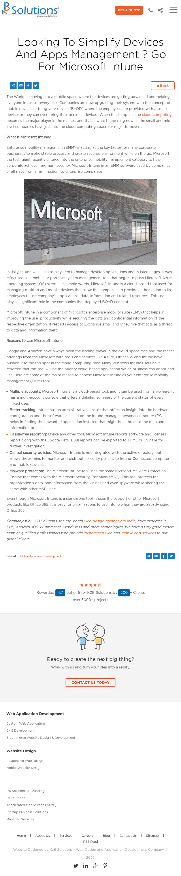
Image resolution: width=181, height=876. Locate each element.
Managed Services (20, 819)
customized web (98, 533)
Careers (87, 835)
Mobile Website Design (23, 768)
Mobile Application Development (40, 556)
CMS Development (20, 730)
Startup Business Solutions (27, 812)
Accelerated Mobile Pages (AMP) (31, 805)
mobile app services (138, 533)
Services (65, 835)
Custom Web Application (25, 723)
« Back (163, 86)
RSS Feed (90, 841)
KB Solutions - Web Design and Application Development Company (107, 849)
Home (21, 835)
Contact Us (128, 835)
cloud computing (157, 115)
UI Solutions (15, 798)
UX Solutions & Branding (25, 791)
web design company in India (109, 521)
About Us (42, 835)
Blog (106, 835)
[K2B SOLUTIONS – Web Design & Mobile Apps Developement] (32, 9)
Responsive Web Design (24, 760)
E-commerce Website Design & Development (40, 737)
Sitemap (152, 835)
